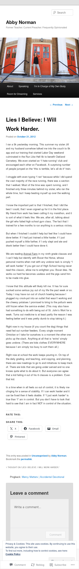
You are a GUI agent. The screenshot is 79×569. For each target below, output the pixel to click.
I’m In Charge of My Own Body (50, 86)
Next (69, 104)
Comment (55, 534)
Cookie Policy (13, 554)
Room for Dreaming (17, 93)
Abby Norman (21, 22)
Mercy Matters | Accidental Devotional (43, 477)
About (10, 86)
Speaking (24, 86)
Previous (56, 104)
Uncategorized (40, 455)
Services (37, 93)
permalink (26, 459)
